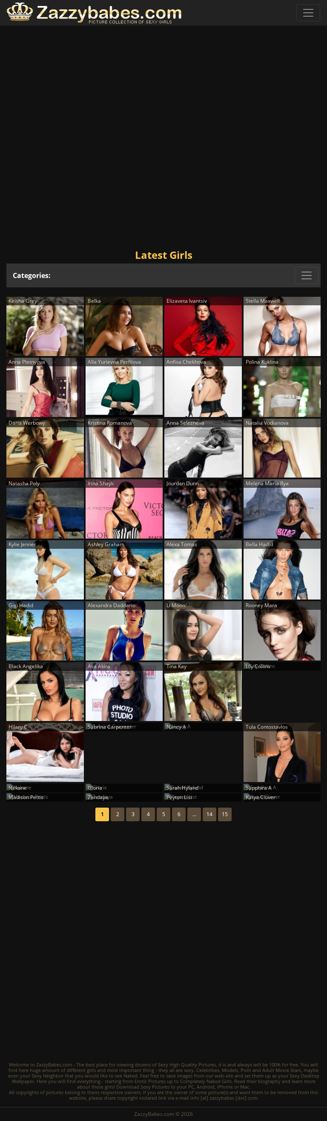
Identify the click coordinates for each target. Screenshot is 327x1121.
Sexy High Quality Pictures (187, 1064)
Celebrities (207, 1070)
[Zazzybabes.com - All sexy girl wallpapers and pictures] (94, 13)
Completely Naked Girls (206, 1081)
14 (209, 814)
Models (230, 1070)
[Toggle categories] (306, 275)
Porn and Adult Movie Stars (271, 1070)
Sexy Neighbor (47, 1075)
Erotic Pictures (150, 1081)
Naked (130, 1075)
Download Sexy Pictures (142, 1086)
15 (225, 814)
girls (91, 1070)
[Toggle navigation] (308, 12)
